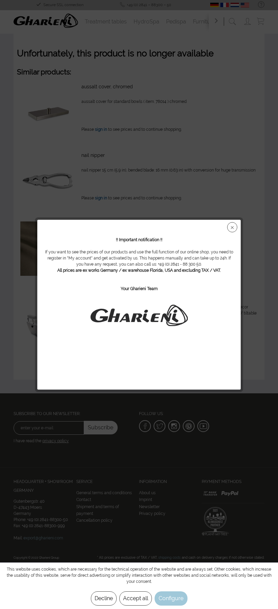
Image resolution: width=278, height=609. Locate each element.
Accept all (135, 598)
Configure (171, 598)
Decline (104, 598)
